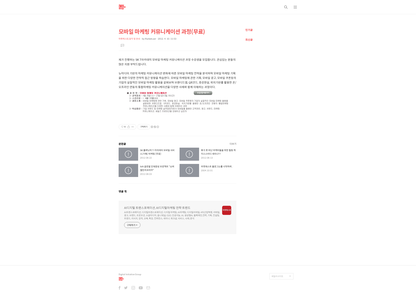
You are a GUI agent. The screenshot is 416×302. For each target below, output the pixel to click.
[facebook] (119, 288)
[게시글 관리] (133, 126)
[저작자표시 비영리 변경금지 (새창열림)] (154, 127)
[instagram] (133, 288)
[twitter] (126, 288)
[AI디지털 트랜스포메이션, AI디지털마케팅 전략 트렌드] (122, 7)
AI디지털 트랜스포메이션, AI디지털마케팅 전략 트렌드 (157, 208)
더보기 (233, 144)
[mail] (148, 288)
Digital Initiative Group (130, 274)
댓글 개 (123, 191)
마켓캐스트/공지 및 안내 (129, 38)
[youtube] (141, 288)
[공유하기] (129, 126)
